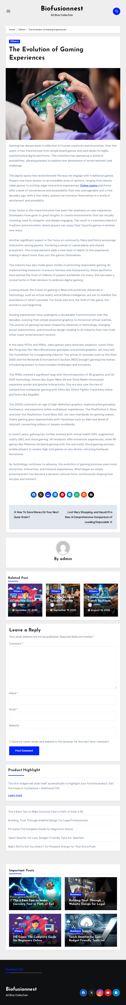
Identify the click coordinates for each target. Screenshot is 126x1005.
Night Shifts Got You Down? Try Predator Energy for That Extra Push (52, 846)
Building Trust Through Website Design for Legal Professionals (48, 820)
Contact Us (14, 969)
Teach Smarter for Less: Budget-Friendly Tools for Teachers (46, 837)
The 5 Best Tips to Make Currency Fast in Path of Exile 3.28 (45, 811)
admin (66, 559)
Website (14, 725)
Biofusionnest (62, 9)
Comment (16, 643)
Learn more (15, 795)
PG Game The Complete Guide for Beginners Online (40, 829)
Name (13, 693)
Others (14, 41)
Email (13, 709)
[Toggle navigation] (8, 11)
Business (19, 894)
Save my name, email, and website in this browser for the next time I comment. (61, 741)
